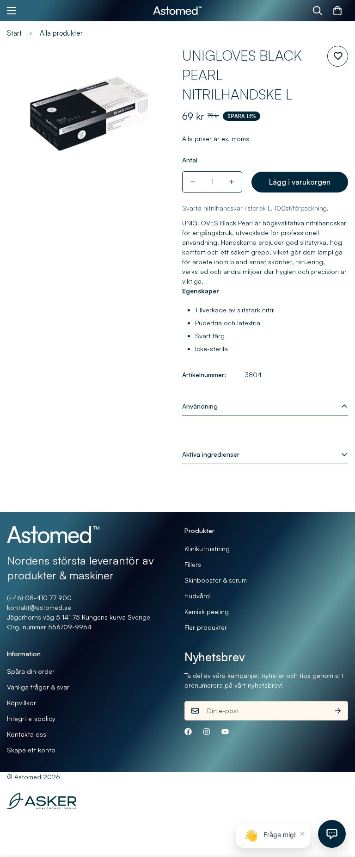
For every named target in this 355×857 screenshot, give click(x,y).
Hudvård (197, 596)
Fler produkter (205, 627)
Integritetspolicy (31, 718)
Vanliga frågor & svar (38, 687)
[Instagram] (206, 731)
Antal (189, 160)
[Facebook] (188, 731)
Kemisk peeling (206, 611)
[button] (337, 10)
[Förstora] (153, 65)
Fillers (192, 564)
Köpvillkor (21, 703)
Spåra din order (31, 671)
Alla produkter (61, 33)
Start (14, 33)
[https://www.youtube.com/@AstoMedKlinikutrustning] (225, 731)
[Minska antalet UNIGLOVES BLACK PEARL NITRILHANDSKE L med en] (193, 182)
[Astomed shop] (177, 11)
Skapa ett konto (31, 750)
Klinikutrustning (207, 549)
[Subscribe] (338, 710)
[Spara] (337, 56)
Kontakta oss (26, 734)
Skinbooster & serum (215, 580)
